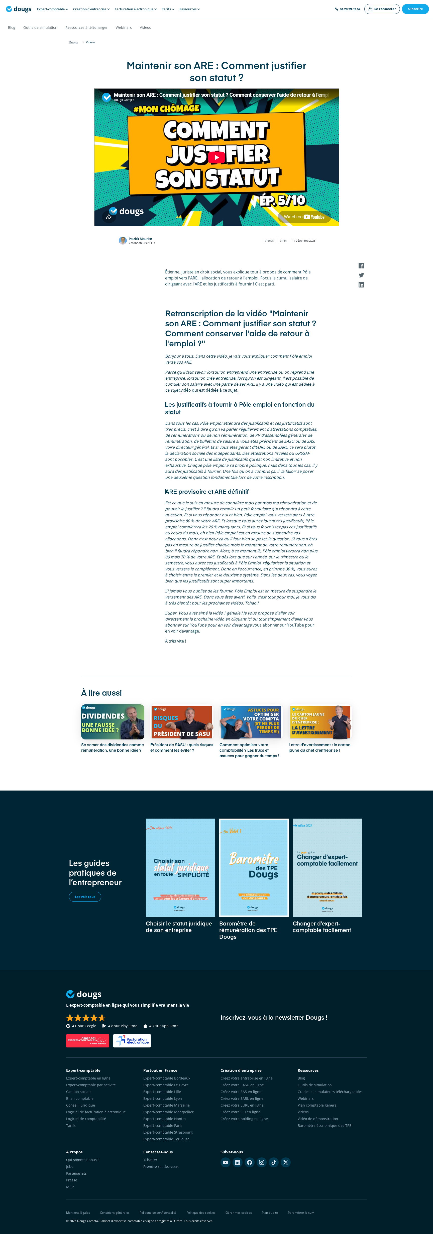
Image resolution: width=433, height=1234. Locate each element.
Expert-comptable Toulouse (166, 1139)
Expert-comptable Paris (162, 1125)
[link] (382, 9)
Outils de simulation (40, 27)
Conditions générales (115, 1212)
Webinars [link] (306, 1098)
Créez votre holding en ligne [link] (244, 1118)
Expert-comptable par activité (91, 1085)
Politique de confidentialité (158, 1212)
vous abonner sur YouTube (278, 625)
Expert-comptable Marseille (166, 1105)
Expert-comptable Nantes (164, 1118)
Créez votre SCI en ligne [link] (240, 1112)
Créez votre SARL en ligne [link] (242, 1098)
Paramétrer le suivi (301, 1212)
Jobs (69, 1166)
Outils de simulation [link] (315, 1085)
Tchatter (150, 1159)
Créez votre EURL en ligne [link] (242, 1105)
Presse (71, 1180)
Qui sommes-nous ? (82, 1159)
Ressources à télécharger (86, 27)
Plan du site (270, 1212)
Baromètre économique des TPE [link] (324, 1125)
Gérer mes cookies (239, 1212)
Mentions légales (78, 1212)
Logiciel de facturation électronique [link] (96, 1112)
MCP (70, 1186)
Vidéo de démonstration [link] (318, 1118)
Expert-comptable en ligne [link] (88, 1078)
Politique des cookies (200, 1212)
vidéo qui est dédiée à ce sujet (209, 390)
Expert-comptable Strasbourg (168, 1132)
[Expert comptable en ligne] (18, 9)
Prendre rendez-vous (161, 1166)
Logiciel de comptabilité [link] (86, 1118)
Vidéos (145, 27)
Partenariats (76, 1173)
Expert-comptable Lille (162, 1091)
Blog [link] (301, 1078)
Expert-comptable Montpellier (168, 1112)
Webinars (124, 27)
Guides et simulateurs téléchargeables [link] (330, 1091)
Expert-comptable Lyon (162, 1098)
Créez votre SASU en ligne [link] (242, 1085)
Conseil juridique (80, 1105)
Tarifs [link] (71, 1125)
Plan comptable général (318, 1105)
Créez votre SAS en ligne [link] (241, 1091)
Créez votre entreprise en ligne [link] (247, 1078)
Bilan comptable (79, 1098)
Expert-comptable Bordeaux (166, 1078)
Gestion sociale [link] (78, 1091)
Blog (11, 27)
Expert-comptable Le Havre (166, 1085)
